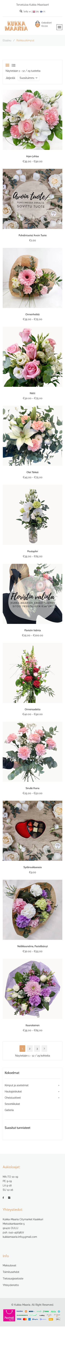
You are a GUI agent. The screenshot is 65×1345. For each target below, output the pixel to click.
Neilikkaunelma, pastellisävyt (32, 946)
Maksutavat (9, 1265)
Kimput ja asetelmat (17, 1085)
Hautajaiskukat (13, 1091)
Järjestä (10, 78)
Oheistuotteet (13, 1097)
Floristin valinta (32, 630)
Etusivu (7, 40)
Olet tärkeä (32, 472)
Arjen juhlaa (32, 156)
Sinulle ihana (32, 788)
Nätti (32, 393)
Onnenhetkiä (32, 314)
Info (26, 11)
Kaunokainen (33, 1025)
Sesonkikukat (12, 1103)
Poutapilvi (32, 551)
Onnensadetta (32, 709)
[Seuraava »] (44, 1048)
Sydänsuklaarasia (32, 867)
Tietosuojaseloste (13, 1278)
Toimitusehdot (11, 1272)
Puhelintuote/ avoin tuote (33, 235)
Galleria (9, 1110)
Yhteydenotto (11, 1285)
